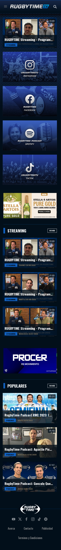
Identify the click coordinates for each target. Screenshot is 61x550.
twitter (20, 520)
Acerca (11, 528)
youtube (14, 520)
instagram (33, 520)
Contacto (28, 528)
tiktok (40, 520)
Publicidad (47, 528)
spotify (46, 520)
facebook (27, 520)
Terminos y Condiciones (30, 538)
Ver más (52, 230)
